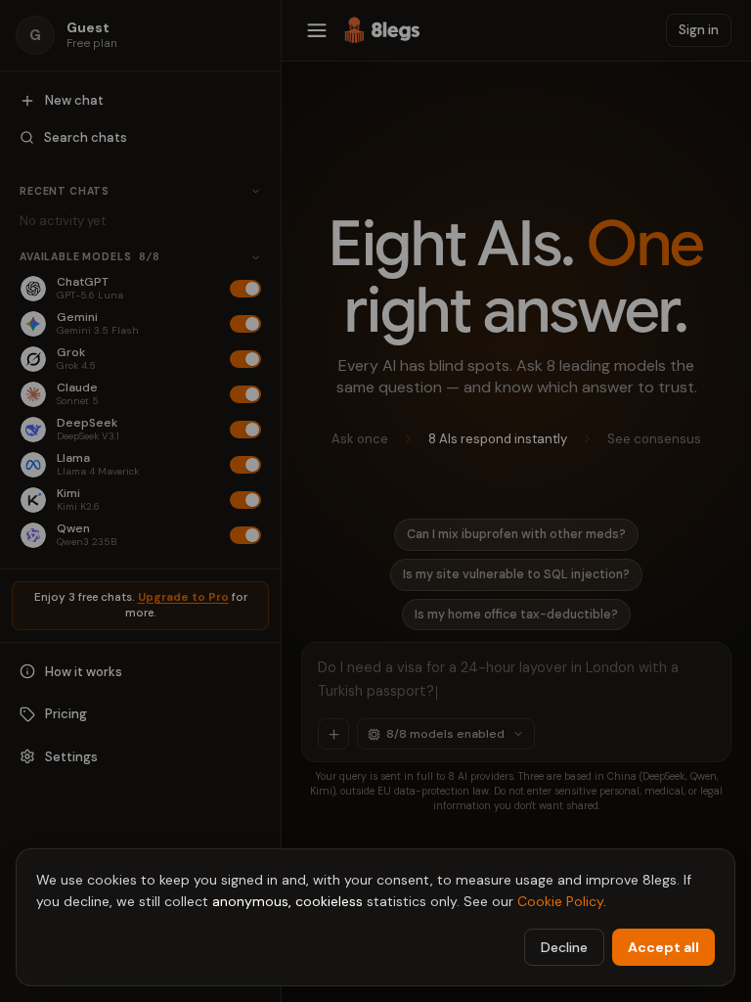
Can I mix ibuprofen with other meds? (516, 534)
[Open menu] (316, 30)
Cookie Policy (560, 901)
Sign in (699, 30)
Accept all (663, 947)
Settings (71, 757)
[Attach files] (333, 734)
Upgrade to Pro (183, 597)
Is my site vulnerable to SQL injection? (516, 574)
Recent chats (65, 191)
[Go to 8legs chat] (382, 30)
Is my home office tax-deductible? (516, 614)
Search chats (85, 137)
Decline (564, 947)
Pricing (66, 714)
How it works (83, 671)
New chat (74, 100)
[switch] (245, 288)
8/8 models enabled (445, 734)
